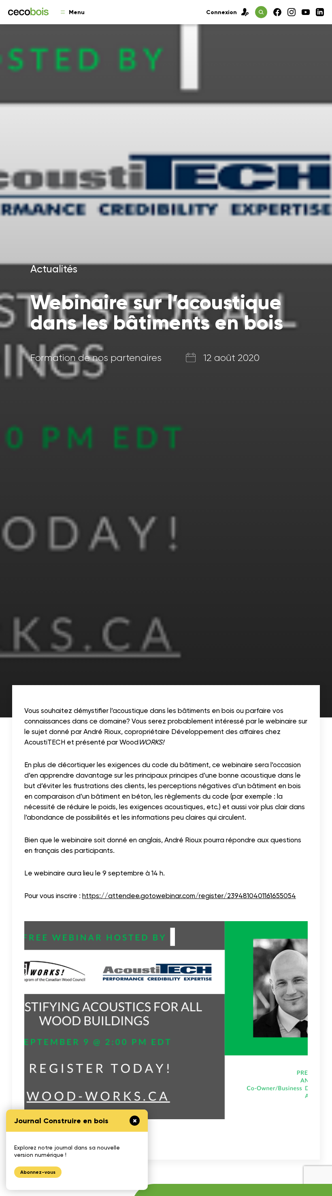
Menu (77, 12)
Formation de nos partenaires (96, 357)
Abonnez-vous (37, 1172)
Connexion (221, 12)
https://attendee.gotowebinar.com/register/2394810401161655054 (189, 896)
